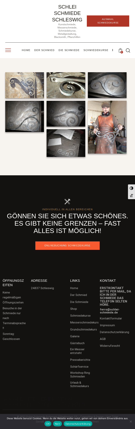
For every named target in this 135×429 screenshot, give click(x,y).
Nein (57, 423)
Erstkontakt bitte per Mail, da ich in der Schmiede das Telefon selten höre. (115, 296)
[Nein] (130, 421)
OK (48, 423)
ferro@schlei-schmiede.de (110, 311)
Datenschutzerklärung (78, 423)
